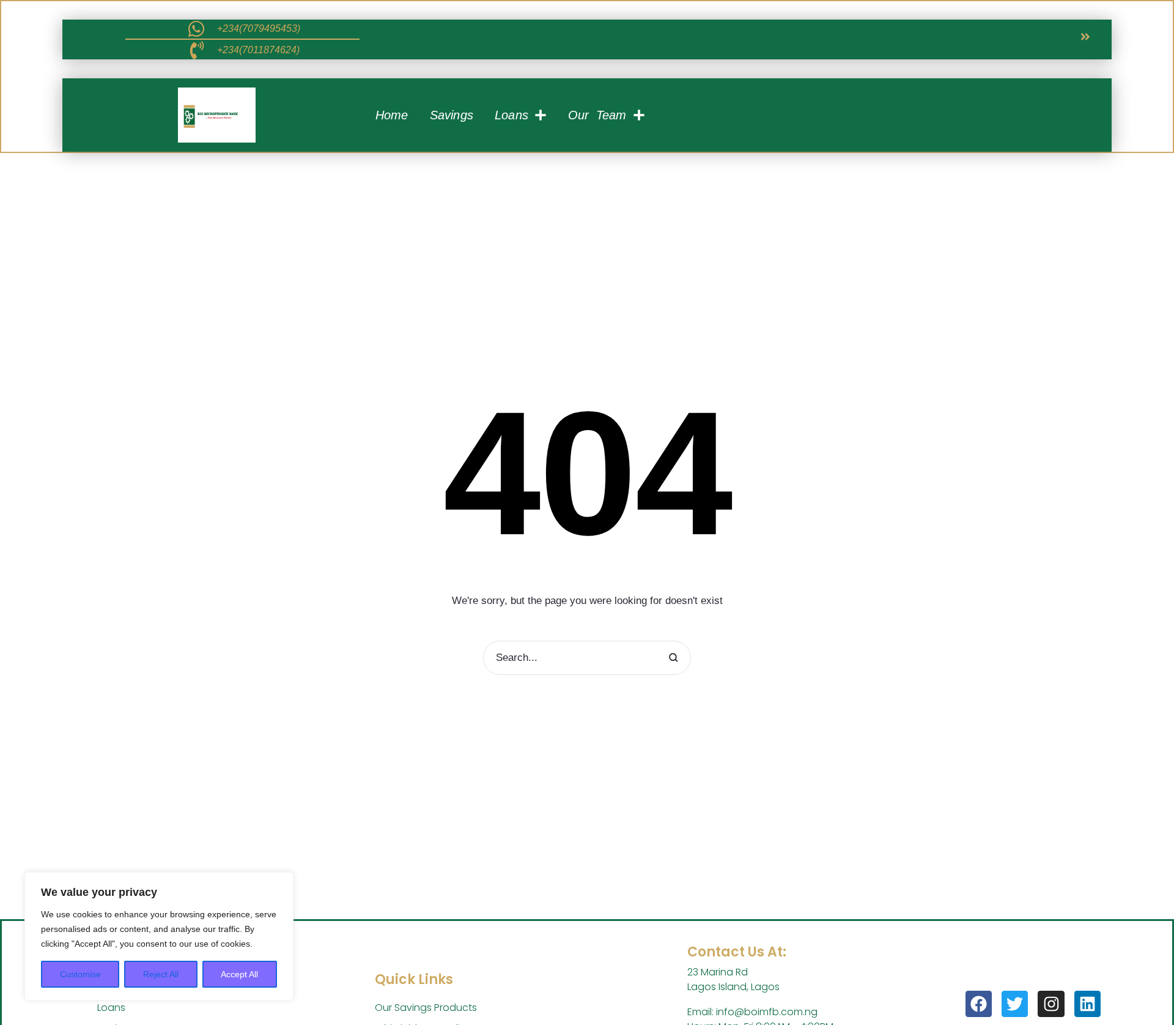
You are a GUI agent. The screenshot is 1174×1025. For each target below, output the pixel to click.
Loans (511, 115)
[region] (159, 936)
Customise (80, 974)
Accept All (239, 974)
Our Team (597, 115)
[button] (1085, 36)
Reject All (161, 974)
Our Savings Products (426, 1008)
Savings (451, 115)
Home (391, 115)
